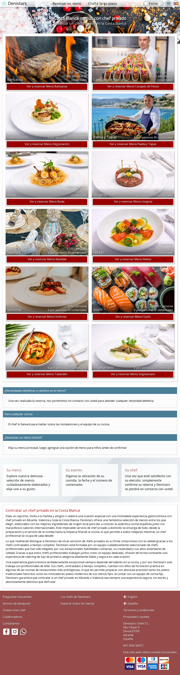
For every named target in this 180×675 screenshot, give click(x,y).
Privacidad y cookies (136, 617)
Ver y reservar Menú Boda (47, 201)
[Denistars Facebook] (7, 634)
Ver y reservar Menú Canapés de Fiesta (133, 86)
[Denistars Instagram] (15, 634)
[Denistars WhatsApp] (24, 634)
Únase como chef (14, 610)
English (132, 597)
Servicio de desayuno (16, 603)
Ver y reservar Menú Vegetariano (133, 374)
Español (133, 603)
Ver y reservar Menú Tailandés (47, 374)
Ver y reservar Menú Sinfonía (47, 317)
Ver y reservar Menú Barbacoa (47, 86)
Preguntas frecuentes (17, 597)
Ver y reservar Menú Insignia (133, 201)
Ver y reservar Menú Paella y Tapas (133, 144)
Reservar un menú (67, 3)
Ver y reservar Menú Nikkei (133, 259)
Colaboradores (12, 617)
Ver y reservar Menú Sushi (132, 317)
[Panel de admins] (168, 3)
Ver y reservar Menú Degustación (47, 144)
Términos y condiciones (138, 610)
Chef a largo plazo (102, 3)
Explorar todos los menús (77, 603)
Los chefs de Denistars (76, 597)
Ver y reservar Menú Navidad (47, 259)
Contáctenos (11, 623)
